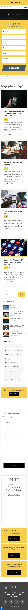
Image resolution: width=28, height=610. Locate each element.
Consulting (7, 350)
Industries (21, 592)
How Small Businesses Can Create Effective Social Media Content (14, 114)
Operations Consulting (10, 371)
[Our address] (14, 510)
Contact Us (14, 393)
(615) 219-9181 (14, 2)
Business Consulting (15, 346)
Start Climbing (14, 68)
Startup (13, 379)
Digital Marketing (9, 354)
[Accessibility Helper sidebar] (1, 608)
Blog (13, 594)
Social (6, 379)
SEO (20, 371)
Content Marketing (18, 350)
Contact (19, 594)
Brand (6, 346)
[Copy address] (8, 487)
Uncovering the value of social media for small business (13, 262)
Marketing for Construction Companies (12, 367)
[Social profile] (5, 602)
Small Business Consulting (12, 376)
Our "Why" (14, 555)
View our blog (14, 572)
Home (4, 77)
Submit (14, 465)
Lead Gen (18, 354)
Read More (9, 134)
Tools (8, 594)
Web (18, 379)
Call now (14, 538)
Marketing (7, 359)
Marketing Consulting (10, 362)
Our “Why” (7, 592)
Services (14, 592)
